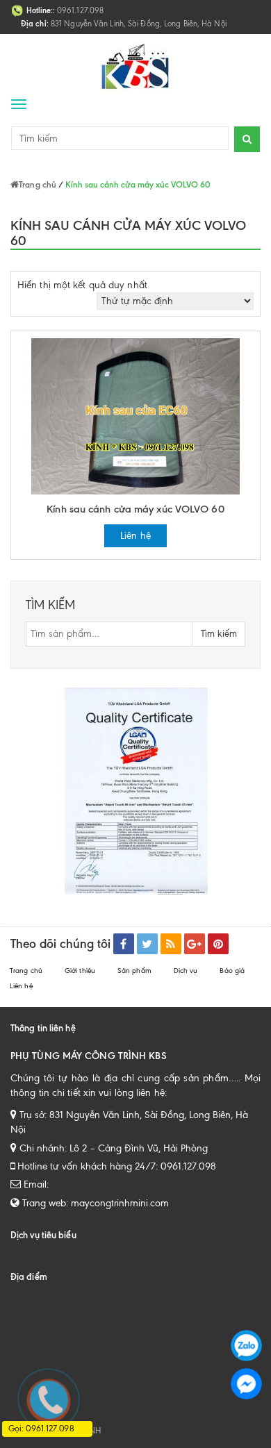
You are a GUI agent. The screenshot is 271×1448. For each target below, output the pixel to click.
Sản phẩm (134, 970)
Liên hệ (135, 536)
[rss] (171, 943)
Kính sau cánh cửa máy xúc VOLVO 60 (135, 509)
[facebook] (123, 943)
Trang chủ (26, 970)
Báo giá (232, 970)
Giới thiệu (80, 970)
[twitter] (147, 943)
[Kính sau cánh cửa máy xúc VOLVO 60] (135, 416)
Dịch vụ (186, 970)
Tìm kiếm (219, 634)
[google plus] (194, 943)
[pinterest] (218, 943)
